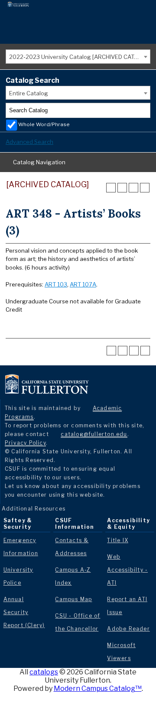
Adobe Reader (128, 628)
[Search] (143, 110)
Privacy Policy (25, 442)
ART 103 (56, 284)
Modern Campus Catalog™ (98, 688)
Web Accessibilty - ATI (127, 569)
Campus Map (73, 599)
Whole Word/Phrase (44, 124)
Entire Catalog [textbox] (28, 93)
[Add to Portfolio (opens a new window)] (111, 187)
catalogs (43, 672)
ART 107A (83, 284)
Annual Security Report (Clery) (24, 612)
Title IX (117, 540)
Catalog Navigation (39, 162)
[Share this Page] (122, 187)
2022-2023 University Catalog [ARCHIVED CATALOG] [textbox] (79, 56)
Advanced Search (29, 141)
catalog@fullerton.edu (94, 434)
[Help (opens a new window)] (145, 187)
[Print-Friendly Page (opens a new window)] (133, 187)
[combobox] (78, 56)
